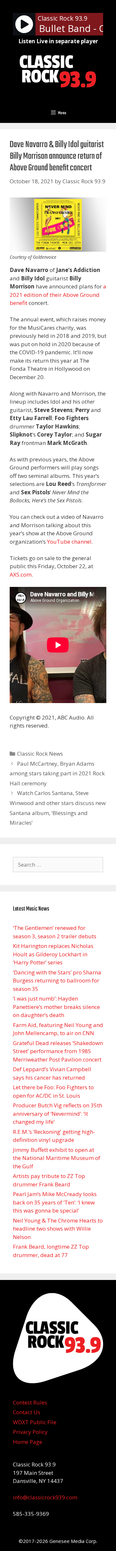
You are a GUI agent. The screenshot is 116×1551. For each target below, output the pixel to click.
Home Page (27, 1441)
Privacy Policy (30, 1431)
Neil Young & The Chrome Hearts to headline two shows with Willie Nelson (58, 1229)
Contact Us (26, 1412)
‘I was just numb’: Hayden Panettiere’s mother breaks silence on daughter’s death (56, 1007)
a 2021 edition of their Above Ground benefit (58, 295)
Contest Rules (30, 1402)
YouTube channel (69, 541)
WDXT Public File (34, 1422)
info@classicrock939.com (45, 1497)
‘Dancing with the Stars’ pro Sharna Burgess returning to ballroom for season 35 (57, 980)
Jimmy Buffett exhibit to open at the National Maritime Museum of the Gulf (56, 1158)
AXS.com (21, 574)
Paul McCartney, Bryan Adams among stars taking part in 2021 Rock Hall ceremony (57, 773)
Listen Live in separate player (58, 41)
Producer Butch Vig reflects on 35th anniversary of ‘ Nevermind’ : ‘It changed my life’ (57, 1113)
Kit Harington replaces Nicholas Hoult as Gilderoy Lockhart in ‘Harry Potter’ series (53, 954)
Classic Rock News (40, 753)
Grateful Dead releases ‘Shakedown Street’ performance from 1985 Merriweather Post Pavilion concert (58, 1051)
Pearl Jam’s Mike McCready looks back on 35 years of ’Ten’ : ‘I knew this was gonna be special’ (55, 1202)
